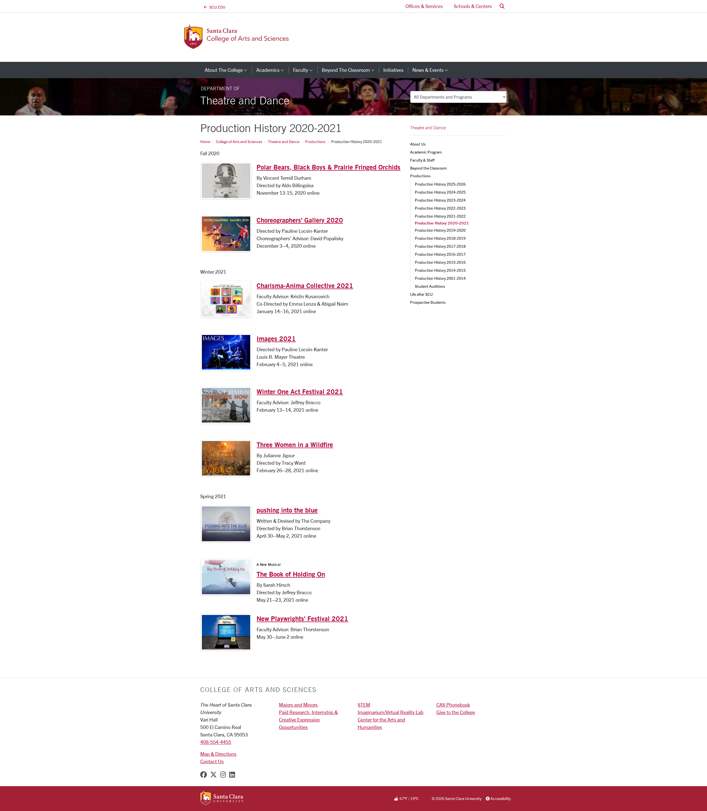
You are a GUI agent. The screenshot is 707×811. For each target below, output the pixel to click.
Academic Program (426, 152)
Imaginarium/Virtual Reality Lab (390, 712)
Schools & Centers (473, 6)
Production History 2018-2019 (440, 238)
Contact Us (212, 761)
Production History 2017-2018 (440, 246)
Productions (315, 141)
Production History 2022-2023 (440, 208)
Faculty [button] (305, 70)
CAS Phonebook (453, 704)
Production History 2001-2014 (440, 278)
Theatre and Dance (283, 141)
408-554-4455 (215, 742)
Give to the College (455, 712)
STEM (364, 704)
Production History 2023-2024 (440, 200)
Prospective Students (427, 302)
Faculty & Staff (422, 160)
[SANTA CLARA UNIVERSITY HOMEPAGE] (222, 798)
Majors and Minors (298, 704)
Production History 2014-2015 (440, 270)
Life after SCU (421, 294)
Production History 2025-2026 (440, 184)
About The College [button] (228, 70)
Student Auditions (430, 286)
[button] (502, 6)
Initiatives (393, 70)
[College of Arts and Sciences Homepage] (245, 45)
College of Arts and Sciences (239, 141)
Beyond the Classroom (428, 168)
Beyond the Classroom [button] (350, 70)
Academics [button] (272, 70)
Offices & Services (424, 6)
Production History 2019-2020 (440, 230)
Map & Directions (218, 754)
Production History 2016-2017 (440, 254)
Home (205, 141)
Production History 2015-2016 (440, 262)
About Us (418, 144)
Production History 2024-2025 (440, 192)
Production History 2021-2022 (440, 216)
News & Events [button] (432, 70)
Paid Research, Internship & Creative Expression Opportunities (308, 719)
